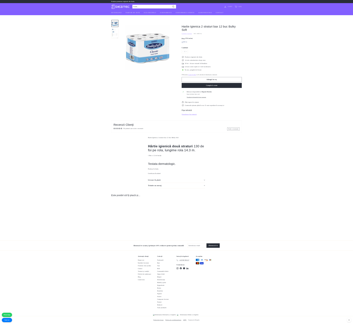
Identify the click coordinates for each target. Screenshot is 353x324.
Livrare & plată (154, 180)
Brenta (159, 288)
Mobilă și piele (161, 282)
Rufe (158, 268)
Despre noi (141, 260)
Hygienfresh (160, 285)
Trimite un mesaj (155, 185)
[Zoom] (147, 47)
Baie (158, 263)
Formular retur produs (144, 265)
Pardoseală (160, 260)
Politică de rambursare (144, 274)
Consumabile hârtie (185, 12)
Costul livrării (192, 74)
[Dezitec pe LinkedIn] (187, 268)
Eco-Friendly (150, 12)
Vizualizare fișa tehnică (189, 114)
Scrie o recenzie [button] (233, 129)
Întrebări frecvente (143, 263)
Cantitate (185, 47)
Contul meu (141, 279)
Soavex (159, 296)
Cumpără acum (211, 85)
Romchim (160, 291)
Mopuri (159, 277)
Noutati (159, 302)
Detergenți (116, 12)
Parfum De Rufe (133, 12)
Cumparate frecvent (163, 299)
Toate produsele (161, 307)
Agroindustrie (205, 12)
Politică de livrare (158, 320)
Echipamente (166, 12)
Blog (139, 277)
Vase (158, 265)
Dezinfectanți (161, 279)
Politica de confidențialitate (173, 320)
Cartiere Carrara (187, 33)
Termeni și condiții (143, 271)
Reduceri (159, 305)
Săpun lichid (161, 274)
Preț (187, 38)
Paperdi (159, 293)
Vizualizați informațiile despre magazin (196, 97)
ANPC (185, 320)
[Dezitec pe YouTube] (184, 268)
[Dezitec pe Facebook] (181, 268)
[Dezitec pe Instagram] (177, 268)
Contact (220, 12)
